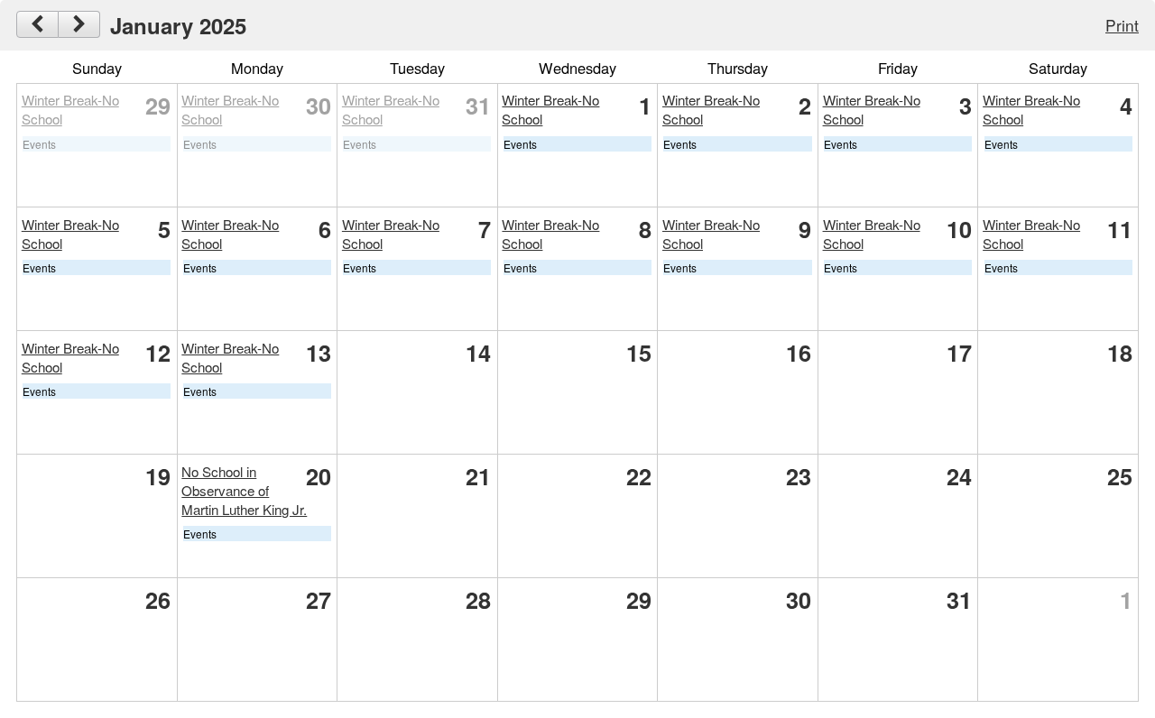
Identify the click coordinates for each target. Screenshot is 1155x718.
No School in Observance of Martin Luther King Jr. (244, 490)
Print (1122, 25)
